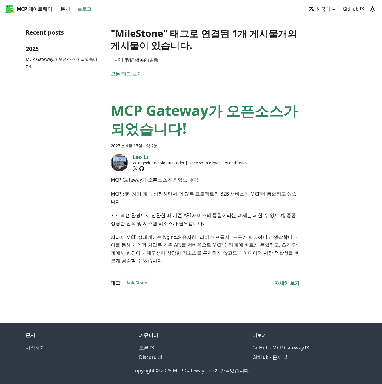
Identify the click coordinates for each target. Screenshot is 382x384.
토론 (144, 347)
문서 (65, 9)
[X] (135, 168)
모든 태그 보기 (126, 73)
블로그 (84, 9)
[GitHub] (141, 168)
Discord (148, 357)
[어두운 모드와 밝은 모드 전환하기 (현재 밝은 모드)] (372, 9)
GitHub (351, 9)
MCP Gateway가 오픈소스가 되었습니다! (61, 62)
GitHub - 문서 (267, 357)
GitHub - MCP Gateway (278, 347)
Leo (210, 370)
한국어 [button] (323, 9)
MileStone (137, 283)
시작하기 (35, 347)
